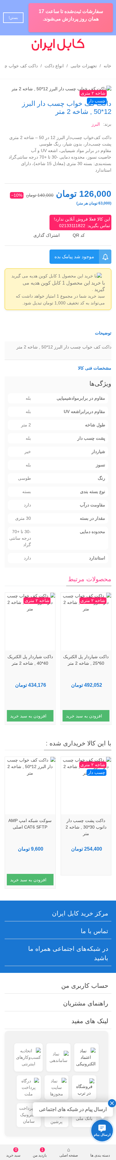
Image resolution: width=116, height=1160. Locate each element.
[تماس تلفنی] (94, 45)
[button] (58, 333)
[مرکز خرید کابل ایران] (58, 44)
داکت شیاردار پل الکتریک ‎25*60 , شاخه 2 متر (86, 660)
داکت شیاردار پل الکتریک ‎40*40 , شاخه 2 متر (30, 660)
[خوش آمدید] (10, 45)
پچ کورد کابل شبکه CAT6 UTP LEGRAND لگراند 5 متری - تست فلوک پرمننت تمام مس (30, 830)
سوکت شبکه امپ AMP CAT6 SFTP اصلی (85, 824)
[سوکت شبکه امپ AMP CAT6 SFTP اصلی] (86, 786)
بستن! (13, 18)
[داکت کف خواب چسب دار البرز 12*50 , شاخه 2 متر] (61, 88)
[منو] (105, 45)
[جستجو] (22, 45)
